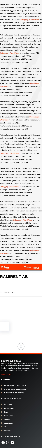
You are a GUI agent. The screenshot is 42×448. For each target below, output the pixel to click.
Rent (6, 412)
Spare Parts (8, 423)
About (6, 427)
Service (7, 419)
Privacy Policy (6, 374)
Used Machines (10, 416)
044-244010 (15, 385)
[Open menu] (27, 267)
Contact (7, 430)
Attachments (9, 408)
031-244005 (14, 393)
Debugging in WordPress (29, 20)
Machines (8, 405)
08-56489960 (15, 389)
